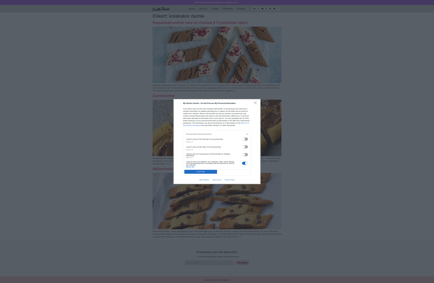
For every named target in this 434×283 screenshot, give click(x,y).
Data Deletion (204, 180)
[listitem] (217, 134)
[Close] (256, 103)
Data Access (217, 180)
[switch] (245, 139)
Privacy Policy (230, 180)
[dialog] (217, 141)
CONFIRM (201, 172)
